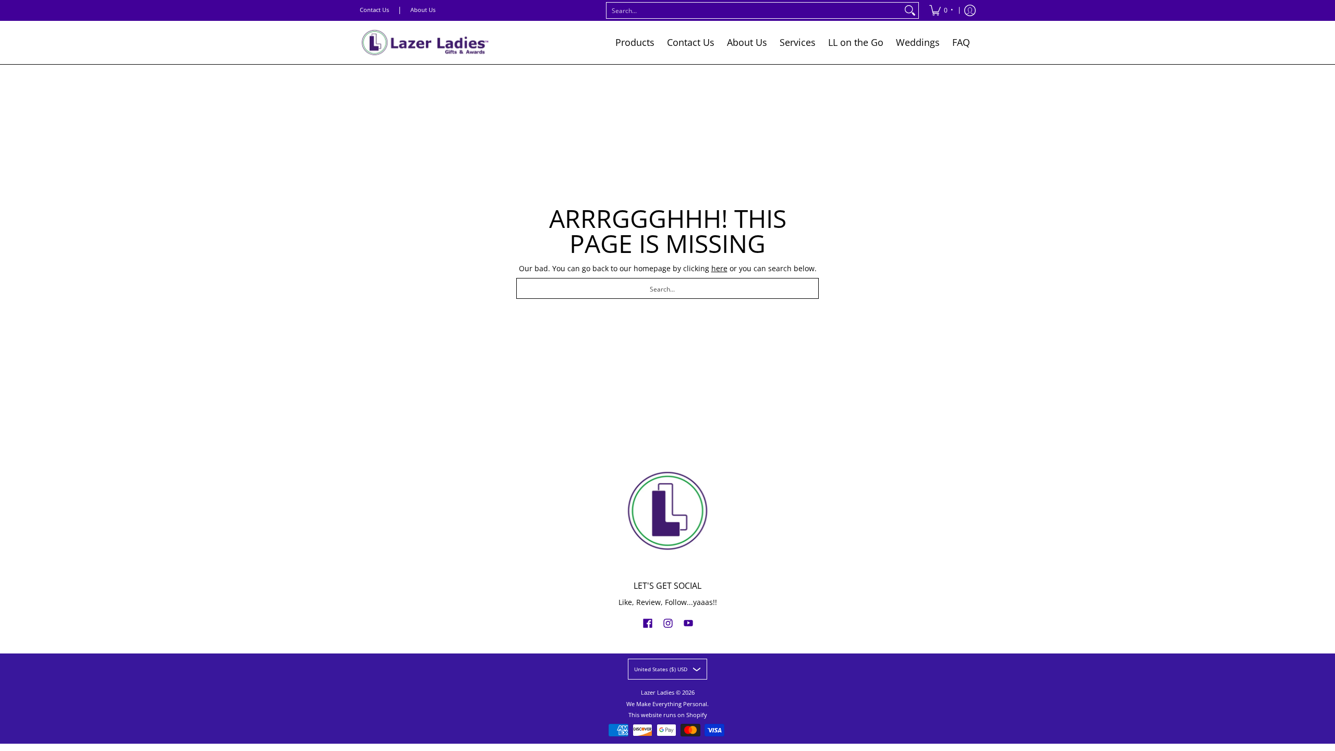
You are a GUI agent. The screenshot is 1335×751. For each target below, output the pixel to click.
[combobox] (754, 10)
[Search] (910, 10)
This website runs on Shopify (667, 715)
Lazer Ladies (657, 692)
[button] (647, 622)
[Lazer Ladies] (425, 42)
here (719, 268)
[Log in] (970, 10)
